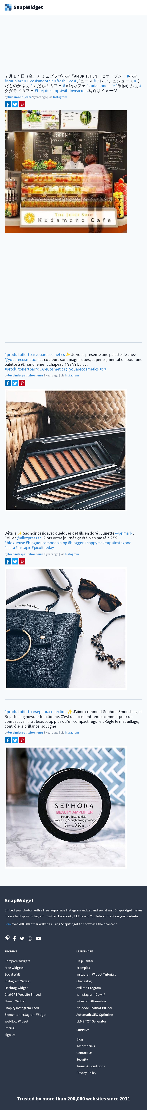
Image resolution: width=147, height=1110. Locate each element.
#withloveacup (73, 90)
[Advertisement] (73, 47)
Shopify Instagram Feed (22, 1008)
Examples (83, 967)
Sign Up (10, 1034)
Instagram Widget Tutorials (96, 974)
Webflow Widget (16, 1021)
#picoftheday (43, 547)
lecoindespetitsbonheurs (25, 375)
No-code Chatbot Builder (94, 1008)
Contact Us (84, 1052)
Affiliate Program (88, 988)
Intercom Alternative (91, 1001)
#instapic (23, 547)
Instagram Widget (18, 981)
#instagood (121, 542)
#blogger (76, 542)
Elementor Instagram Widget (26, 1014)
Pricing (10, 1028)
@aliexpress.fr (29, 538)
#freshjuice (63, 80)
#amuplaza (14, 80)
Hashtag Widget (16, 988)
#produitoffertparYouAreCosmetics (35, 369)
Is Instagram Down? (90, 994)
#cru (103, 369)
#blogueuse (15, 542)
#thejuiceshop (47, 90)
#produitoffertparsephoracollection (36, 711)
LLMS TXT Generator (91, 1021)
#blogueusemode (41, 542)
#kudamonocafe (101, 85)
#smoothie (44, 80)
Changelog (84, 981)
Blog (79, 1039)
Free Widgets (14, 967)
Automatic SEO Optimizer (94, 1014)
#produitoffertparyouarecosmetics (35, 354)
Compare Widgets (17, 961)
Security (82, 1059)
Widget (28, 7)
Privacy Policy (86, 1073)
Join (8, 924)
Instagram (60, 97)
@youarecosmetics (21, 359)
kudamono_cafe (20, 97)
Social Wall (12, 974)
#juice (29, 80)
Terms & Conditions (90, 1066)
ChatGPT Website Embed (23, 994)
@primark (123, 533)
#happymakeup (97, 542)
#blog (62, 542)
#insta (10, 547)
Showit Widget (15, 1001)
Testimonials (85, 1046)
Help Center (84, 961)
